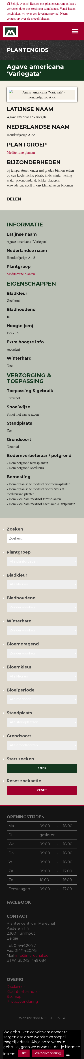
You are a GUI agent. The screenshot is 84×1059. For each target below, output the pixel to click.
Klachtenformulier (23, 991)
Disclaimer (16, 987)
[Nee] (68, 1055)
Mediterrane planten (21, 152)
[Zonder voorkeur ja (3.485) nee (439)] (42, 653)
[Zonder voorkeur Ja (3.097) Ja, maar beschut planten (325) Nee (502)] (42, 630)
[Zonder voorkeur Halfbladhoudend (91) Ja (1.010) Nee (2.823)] (42, 607)
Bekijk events (19, 3)
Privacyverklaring (22, 1001)
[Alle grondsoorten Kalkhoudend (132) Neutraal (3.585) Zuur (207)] (42, 745)
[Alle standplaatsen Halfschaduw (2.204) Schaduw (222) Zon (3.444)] (42, 722)
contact (11, 18)
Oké (23, 1053)
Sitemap (14, 996)
